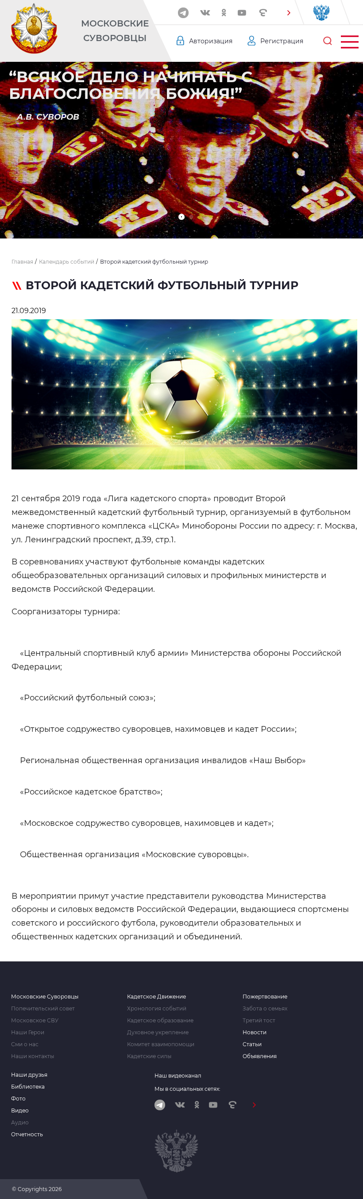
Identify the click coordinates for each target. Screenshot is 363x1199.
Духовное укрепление (158, 1032)
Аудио (20, 1122)
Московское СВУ (34, 1020)
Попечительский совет (43, 1008)
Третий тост (259, 1020)
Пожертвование (265, 996)
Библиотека (28, 1086)
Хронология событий (156, 1008)
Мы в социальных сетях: (187, 1089)
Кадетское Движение (156, 996)
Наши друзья (29, 1075)
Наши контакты (32, 1056)
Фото (18, 1098)
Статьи (252, 1044)
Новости (254, 1032)
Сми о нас (25, 1044)
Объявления (260, 1056)
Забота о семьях (265, 1008)
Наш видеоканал (177, 1075)
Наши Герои (27, 1032)
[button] (288, 12)
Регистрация (281, 41)
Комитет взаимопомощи (160, 1044)
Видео (20, 1110)
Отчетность (27, 1134)
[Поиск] (327, 41)
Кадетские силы (149, 1056)
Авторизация (210, 41)
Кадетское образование (160, 1020)
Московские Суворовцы (115, 30)
